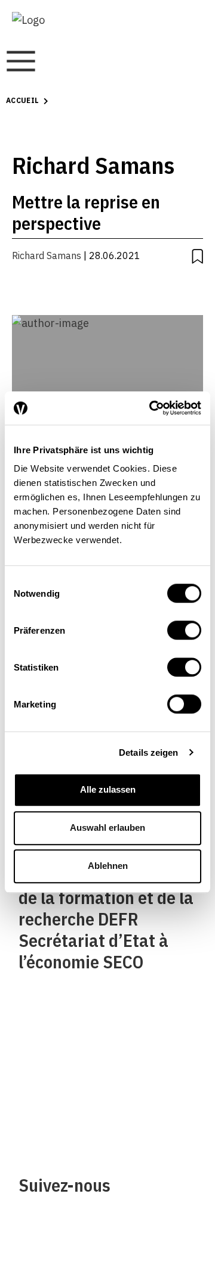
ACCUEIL (22, 100)
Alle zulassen (108, 789)
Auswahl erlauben (107, 827)
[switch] (184, 630)
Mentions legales (152, 1042)
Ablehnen (108, 866)
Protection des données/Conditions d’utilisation (160, 1091)
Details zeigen (148, 752)
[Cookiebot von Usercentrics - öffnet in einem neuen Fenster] (151, 408)
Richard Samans (46, 255)
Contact (37, 1091)
